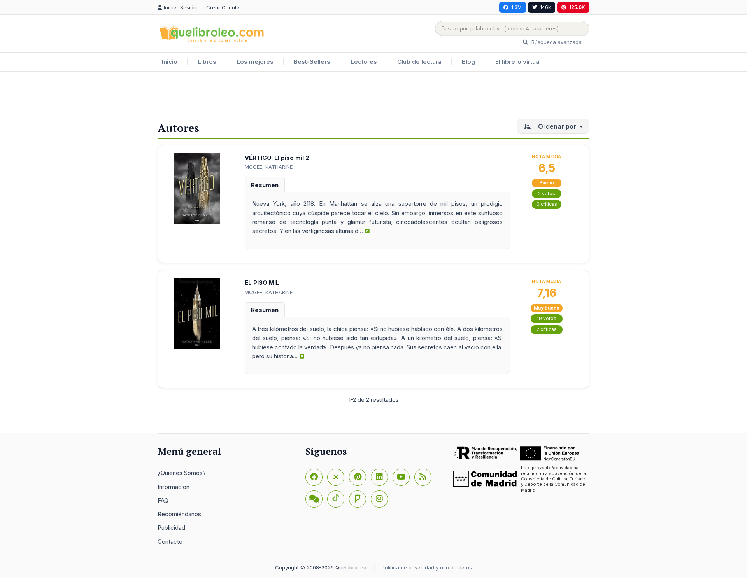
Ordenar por (557, 126)
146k (545, 7)
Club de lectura (419, 61)
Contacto (170, 541)
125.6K (577, 7)
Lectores (364, 61)
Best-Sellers (312, 61)
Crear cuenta (223, 7)
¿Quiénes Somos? (182, 472)
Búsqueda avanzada (556, 42)
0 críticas (547, 204)
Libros (207, 61)
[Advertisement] (373, 96)
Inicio (169, 61)
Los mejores (255, 61)
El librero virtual (518, 61)
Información (173, 486)
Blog (468, 61)
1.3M (516, 7)
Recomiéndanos (179, 514)
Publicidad (171, 527)
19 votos (546, 318)
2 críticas (547, 329)
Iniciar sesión (181, 7)
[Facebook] (314, 477)
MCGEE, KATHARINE (269, 167)
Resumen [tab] (265, 185)
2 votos (546, 193)
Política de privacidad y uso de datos (427, 567)
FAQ (163, 500)
